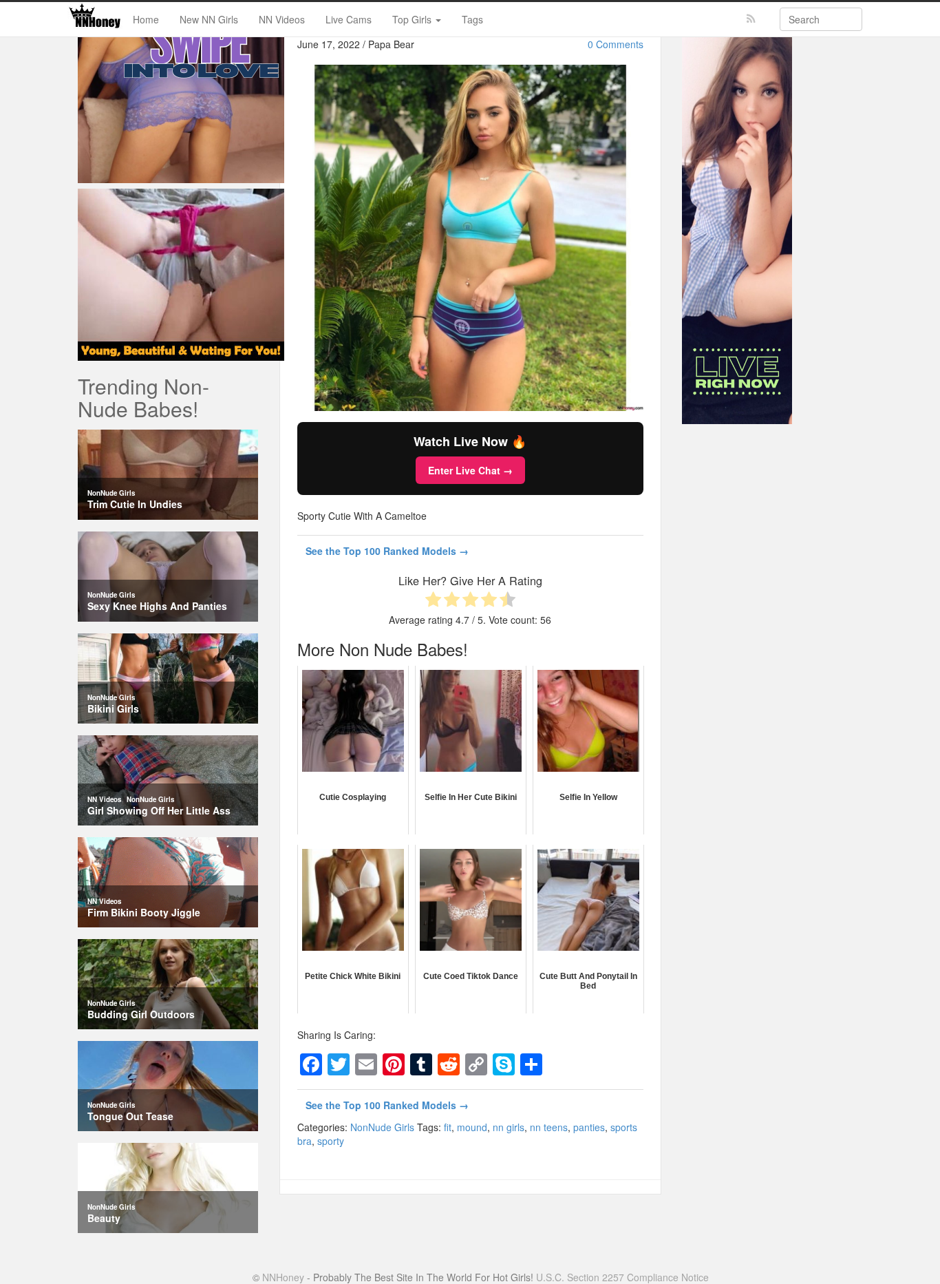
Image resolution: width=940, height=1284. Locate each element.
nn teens (549, 1127)
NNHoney (283, 1277)
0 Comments (615, 44)
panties (589, 1127)
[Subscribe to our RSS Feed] (751, 19)
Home (146, 19)
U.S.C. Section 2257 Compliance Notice (622, 1277)
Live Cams (348, 19)
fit (447, 1127)
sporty (330, 1141)
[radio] (433, 600)
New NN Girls (209, 19)
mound (472, 1127)
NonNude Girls (382, 1127)
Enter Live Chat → (470, 470)
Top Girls (413, 19)
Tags (472, 19)
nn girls (508, 1127)
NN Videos (282, 19)
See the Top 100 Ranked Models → (387, 551)
